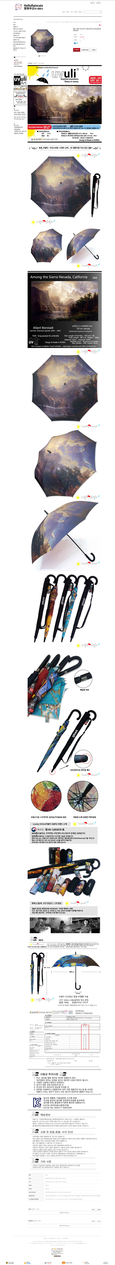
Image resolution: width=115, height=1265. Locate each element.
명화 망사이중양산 (18, 29)
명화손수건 (16, 35)
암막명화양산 (16, 33)
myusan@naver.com (80, 1243)
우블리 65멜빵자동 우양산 (67, 22)
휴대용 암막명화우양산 (19, 42)
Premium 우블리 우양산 (19, 31)
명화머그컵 (16, 39)
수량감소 (80, 41)
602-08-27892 (53, 1241)
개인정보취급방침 (51, 1238)
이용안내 (58, 1238)
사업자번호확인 (65, 1238)
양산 (14, 24)
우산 (14, 22)
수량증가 (80, 40)
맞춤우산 (15, 26)
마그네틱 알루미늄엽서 (19, 37)
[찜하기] (93, 48)
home (48, 22)
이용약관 (45, 1238)
